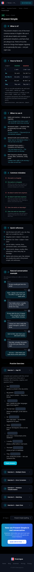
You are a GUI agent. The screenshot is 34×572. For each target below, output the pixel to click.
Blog (9, 563)
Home (3, 8)
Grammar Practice (11, 8)
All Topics (6, 518)
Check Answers (10, 463)
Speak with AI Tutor (16, 542)
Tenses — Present (23, 8)
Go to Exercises (26, 3)
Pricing (23, 563)
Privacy (29, 563)
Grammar (16, 563)
